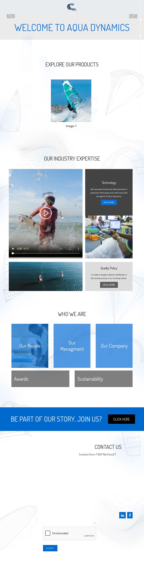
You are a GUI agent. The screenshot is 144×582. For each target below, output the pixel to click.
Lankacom (101, 573)
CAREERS (18, 514)
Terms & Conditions (72, 561)
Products (19, 488)
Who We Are (21, 507)
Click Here (121, 419)
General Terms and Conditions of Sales (72, 567)
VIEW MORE (109, 202)
